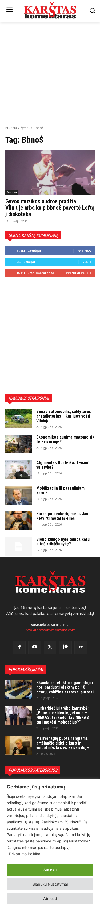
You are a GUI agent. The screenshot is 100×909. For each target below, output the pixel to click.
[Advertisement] (50, 73)
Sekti (86, 262)
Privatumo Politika (24, 854)
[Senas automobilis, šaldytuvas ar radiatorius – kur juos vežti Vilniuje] (18, 418)
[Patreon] (65, 647)
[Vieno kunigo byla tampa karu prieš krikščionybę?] (18, 546)
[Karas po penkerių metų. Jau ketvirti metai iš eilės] (18, 520)
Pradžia (11, 128)
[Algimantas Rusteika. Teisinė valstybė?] (18, 469)
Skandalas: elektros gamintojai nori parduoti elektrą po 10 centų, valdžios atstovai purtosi (65, 687)
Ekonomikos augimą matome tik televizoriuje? (65, 439)
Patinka (84, 251)
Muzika (12, 192)
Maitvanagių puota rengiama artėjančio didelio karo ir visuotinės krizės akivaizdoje (62, 743)
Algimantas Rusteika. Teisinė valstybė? (62, 465)
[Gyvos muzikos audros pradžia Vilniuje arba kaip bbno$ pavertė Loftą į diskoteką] (50, 172)
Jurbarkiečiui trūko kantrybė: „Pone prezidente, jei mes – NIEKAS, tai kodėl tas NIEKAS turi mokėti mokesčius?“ (62, 715)
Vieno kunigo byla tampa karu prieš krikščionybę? (63, 542)
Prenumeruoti (78, 273)
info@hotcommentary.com (50, 630)
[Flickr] (80, 647)
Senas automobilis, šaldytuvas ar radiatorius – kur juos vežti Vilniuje (63, 416)
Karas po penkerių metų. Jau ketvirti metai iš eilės (62, 516)
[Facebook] (19, 647)
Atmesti (50, 898)
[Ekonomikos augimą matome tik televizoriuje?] (18, 444)
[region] (50, 844)
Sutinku (50, 869)
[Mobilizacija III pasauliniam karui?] (18, 495)
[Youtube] (34, 647)
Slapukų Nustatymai (50, 884)
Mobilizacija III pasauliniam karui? (60, 490)
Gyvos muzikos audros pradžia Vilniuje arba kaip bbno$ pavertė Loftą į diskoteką (49, 207)
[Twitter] (50, 647)
